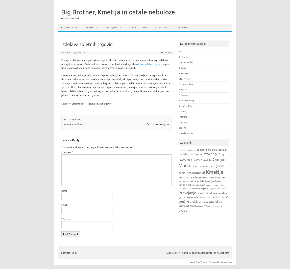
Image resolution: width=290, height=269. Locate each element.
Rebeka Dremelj (186, 100)
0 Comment (166, 52)
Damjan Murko (186, 62)
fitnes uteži (210, 166)
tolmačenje (185, 205)
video (183, 210)
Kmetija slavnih (188, 177)
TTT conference (210, 206)
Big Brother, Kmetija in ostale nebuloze (118, 11)
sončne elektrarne (192, 201)
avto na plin (212, 154)
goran (219, 166)
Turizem (183, 122)
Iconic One (195, 262)
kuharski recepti (192, 181)
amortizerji (183, 150)
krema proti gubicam (205, 178)
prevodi (202, 193)
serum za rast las (205, 198)
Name (64, 191)
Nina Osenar (181, 28)
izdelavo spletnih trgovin (148, 64)
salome (212, 193)
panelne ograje (212, 185)
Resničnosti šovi (186, 106)
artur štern (189, 154)
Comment (67, 152)
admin (68, 52)
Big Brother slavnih (199, 159)
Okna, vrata (184, 79)
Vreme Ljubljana (73, 124)
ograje (196, 185)
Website (65, 219)
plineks (188, 189)
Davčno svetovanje (158, 124)
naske (189, 185)
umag (219, 206)
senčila (194, 197)
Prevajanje (184, 95)
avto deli (199, 154)
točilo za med (197, 206)
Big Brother (161, 28)
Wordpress (226, 262)
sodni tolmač (220, 197)
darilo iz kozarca (198, 166)
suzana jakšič (214, 201)
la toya (206, 181)
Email (64, 205)
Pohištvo (183, 89)
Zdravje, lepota (112, 28)
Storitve (90, 28)
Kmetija (132, 28)
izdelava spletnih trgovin (99, 103)
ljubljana (216, 181)
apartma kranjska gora (210, 149)
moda (182, 185)
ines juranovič (195, 173)
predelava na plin (199, 189)
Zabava (182, 128)
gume (182, 172)
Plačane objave (69, 28)
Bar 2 (145, 28)
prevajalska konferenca (216, 189)
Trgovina (183, 117)
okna (202, 185)
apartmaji (192, 150)
